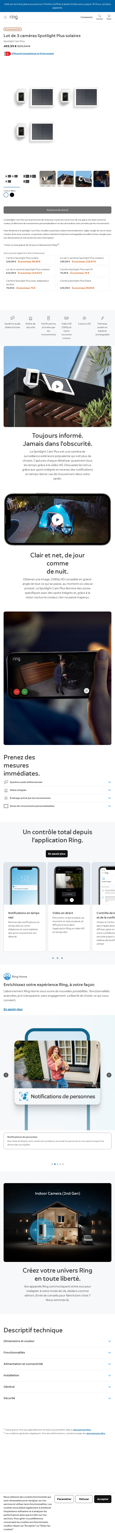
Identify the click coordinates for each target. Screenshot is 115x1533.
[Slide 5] (63, 1164)
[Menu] (5, 17)
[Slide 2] (55, 1164)
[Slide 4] (60, 1164)
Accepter (103, 1499)
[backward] (6, 1075)
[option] (6, 194)
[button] (12, 179)
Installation (11, 1375)
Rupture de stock (57, 210)
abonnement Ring (82, 1430)
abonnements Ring (96, 1433)
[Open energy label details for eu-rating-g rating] (8, 53)
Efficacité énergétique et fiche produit (33, 53)
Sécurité (9, 1398)
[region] (57, 386)
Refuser (84, 1499)
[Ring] (13, 17)
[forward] (109, 1075)
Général (9, 1386)
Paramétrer (64, 1499)
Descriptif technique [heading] (33, 1330)
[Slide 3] (57, 1164)
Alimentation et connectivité (23, 1364)
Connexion (87, 17)
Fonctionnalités (14, 1352)
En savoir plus (56, 853)
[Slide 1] (52, 1164)
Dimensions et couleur (19, 1341)
